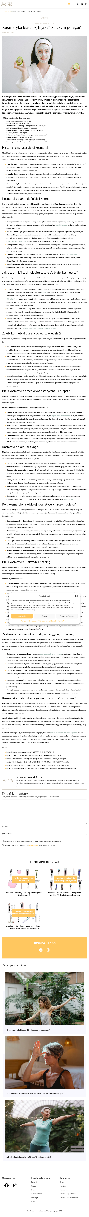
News (33, 1201)
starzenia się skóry (72, 254)
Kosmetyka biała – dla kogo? (16, 133)
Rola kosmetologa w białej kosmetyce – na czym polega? (26, 135)
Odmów (44, 616)
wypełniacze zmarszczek (60, 416)
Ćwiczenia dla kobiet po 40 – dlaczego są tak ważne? (28, 1030)
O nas (62, 1182)
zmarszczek (68, 499)
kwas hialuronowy (61, 225)
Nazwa (5, 826)
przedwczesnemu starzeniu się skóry (63, 733)
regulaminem (34, 845)
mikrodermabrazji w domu (16, 241)
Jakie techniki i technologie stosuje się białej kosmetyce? (26, 126)
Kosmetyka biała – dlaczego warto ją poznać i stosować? (26, 142)
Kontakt (63, 1186)
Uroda (33, 1186)
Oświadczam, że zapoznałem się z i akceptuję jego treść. (29, 845)
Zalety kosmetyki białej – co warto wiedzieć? (22, 128)
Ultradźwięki (12, 299)
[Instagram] (86, 4)
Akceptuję (22, 616)
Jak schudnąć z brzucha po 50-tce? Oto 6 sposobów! (29, 1157)
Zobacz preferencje (67, 616)
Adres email (7, 833)
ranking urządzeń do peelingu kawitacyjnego (39, 328)
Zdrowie (34, 1182)
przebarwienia (30, 373)
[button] (76, 596)
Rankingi (34, 1198)
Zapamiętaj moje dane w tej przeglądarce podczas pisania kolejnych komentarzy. (34, 841)
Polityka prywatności (68, 1194)
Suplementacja (36, 1194)
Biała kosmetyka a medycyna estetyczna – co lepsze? (25, 130)
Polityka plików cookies (29, 621)
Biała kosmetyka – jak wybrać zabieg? (19, 137)
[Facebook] (82, 4)
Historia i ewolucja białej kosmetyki (18, 121)
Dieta (33, 1190)
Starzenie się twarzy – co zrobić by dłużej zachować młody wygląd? (35, 1093)
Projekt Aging (6, 11)
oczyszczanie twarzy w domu (51, 654)
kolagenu (44, 292)
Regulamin (64, 1190)
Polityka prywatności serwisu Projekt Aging (52, 621)
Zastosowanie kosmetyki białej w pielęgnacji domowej (25, 139)
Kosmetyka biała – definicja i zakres (18, 123)
